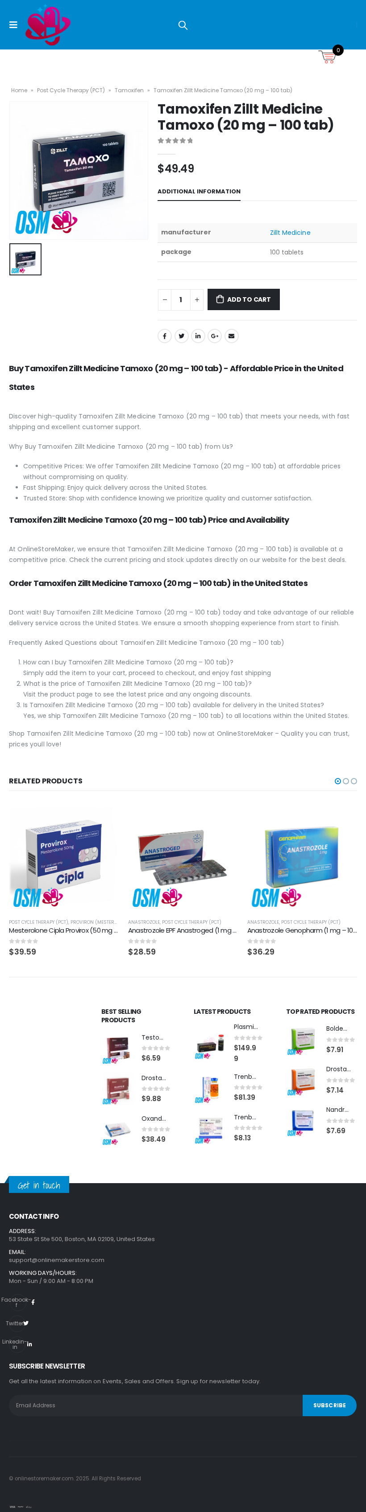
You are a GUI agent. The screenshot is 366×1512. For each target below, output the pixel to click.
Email (232, 336)
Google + (215, 336)
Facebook (165, 336)
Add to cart (249, 299)
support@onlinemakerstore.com (56, 1260)
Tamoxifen (129, 90)
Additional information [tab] (199, 191)
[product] (64, 857)
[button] (338, 781)
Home (19, 90)
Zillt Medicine (290, 232)
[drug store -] (48, 24)
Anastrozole (144, 922)
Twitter (182, 336)
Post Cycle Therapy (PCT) (71, 90)
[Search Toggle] (183, 25)
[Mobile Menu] (16, 25)
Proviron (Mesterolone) (101, 922)
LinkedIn (198, 336)
